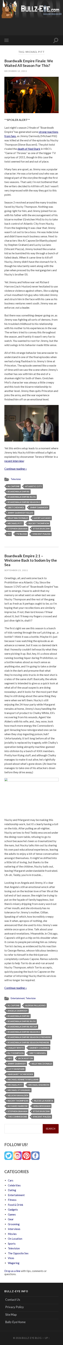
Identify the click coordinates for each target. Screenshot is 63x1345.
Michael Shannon (38, 1084)
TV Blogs (21, 534)
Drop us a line (12, 1270)
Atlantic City (33, 486)
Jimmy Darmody (39, 507)
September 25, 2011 (16, 570)
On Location (15, 1238)
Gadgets (13, 1209)
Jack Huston (25, 1058)
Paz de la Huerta (43, 1100)
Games (12, 1214)
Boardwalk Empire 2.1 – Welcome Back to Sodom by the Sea (30, 560)
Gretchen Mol (16, 507)
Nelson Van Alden (18, 1095)
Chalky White (16, 1047)
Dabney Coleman (39, 1047)
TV (9, 534)
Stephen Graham (17, 528)
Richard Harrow (18, 1106)
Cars (10, 1180)
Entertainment (18, 998)
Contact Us (12, 1299)
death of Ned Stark (29, 148)
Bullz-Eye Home (15, 1322)
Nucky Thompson (38, 523)
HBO (10, 1058)
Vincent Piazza (41, 534)
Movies (12, 1233)
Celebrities (14, 1185)
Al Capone (14, 486)
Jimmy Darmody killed (20, 512)
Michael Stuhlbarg (19, 1090)
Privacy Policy (14, 1307)
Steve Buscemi (41, 528)
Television (16, 479)
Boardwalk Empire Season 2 (24, 502)
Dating (12, 1190)
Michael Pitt (15, 523)
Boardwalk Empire (19, 491)
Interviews (14, 1228)
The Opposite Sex (18, 1253)
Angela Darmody (18, 1010)
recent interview (14, 461)
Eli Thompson (16, 1053)
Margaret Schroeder (20, 1074)
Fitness (12, 1199)
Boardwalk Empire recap (22, 1026)
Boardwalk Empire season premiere (28, 1042)
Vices (11, 1258)
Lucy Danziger (16, 1069)
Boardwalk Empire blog (22, 497)
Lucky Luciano (42, 518)
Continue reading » (15, 468)
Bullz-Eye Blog (32, 1338)
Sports (12, 1243)
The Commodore (17, 1116)
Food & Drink (15, 1204)
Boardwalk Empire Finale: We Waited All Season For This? (28, 63)
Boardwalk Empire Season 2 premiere (29, 1037)
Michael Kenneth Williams (23, 1079)
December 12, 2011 (15, 71)
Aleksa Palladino (35, 1005)
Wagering (13, 1263)
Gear (11, 1219)
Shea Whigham (41, 1106)
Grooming (14, 1224)
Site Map (11, 1314)
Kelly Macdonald (18, 518)
